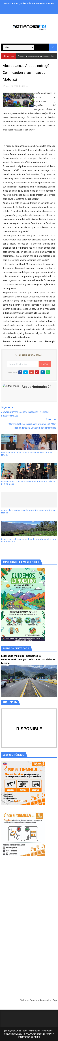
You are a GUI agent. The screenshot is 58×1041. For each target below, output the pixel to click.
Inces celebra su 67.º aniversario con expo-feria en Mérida (27, 454)
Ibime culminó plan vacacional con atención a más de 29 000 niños (28, 482)
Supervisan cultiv (26, 56)
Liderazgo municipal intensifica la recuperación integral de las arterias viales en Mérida (28, 659)
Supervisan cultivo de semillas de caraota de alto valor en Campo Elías (29, 540)
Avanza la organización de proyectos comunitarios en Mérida (28, 511)
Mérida (25, 86)
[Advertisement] (29, 898)
